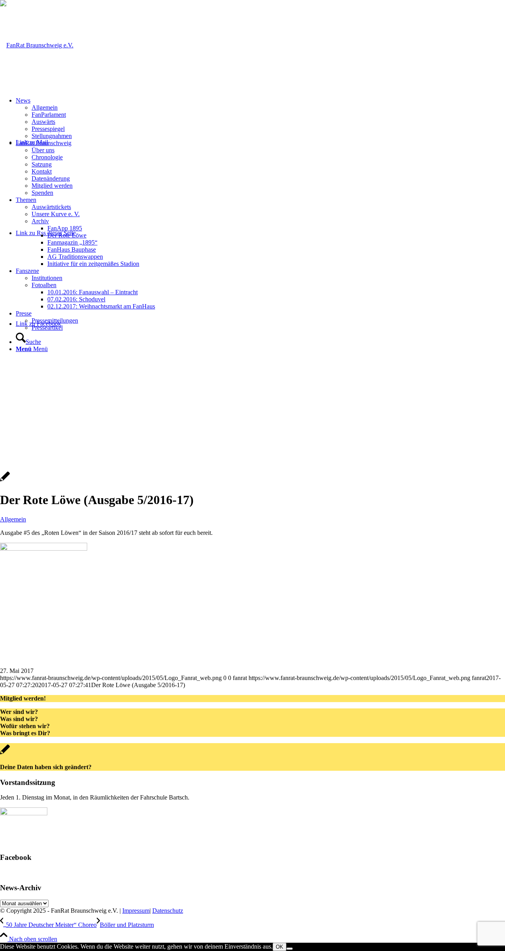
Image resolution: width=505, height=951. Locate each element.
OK (279, 947)
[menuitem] (260, 118)
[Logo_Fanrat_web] (36, 45)
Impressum (136, 910)
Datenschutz (167, 910)
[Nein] (289, 948)
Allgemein (13, 519)
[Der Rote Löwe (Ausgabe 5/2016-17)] (5, 480)
